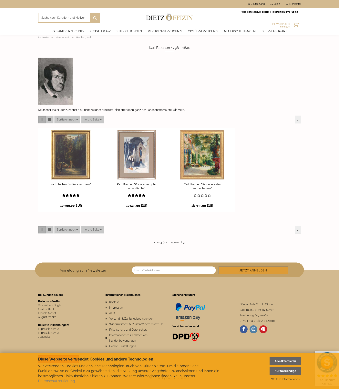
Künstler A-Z (100, 31)
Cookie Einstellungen (122, 346)
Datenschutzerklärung (56, 381)
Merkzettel (294, 4)
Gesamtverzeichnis (68, 31)
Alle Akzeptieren (285, 361)
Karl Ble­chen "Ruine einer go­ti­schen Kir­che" (136, 186)
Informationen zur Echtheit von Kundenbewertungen (128, 338)
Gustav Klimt (46, 309)
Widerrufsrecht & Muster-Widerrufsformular (136, 324)
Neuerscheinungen (240, 31)
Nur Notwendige (285, 370)
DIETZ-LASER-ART (274, 31)
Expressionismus (48, 328)
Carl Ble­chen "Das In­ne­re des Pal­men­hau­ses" (202, 186)
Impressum (116, 307)
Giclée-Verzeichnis (203, 31)
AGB (112, 313)
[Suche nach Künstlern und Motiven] (95, 18)
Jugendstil (44, 336)
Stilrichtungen (129, 31)
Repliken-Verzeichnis (165, 31)
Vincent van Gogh (49, 305)
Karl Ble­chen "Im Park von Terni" (71, 184)
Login (276, 4)
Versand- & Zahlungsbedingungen (131, 318)
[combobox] (67, 119)
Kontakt (114, 302)
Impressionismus (48, 332)
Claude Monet (47, 313)
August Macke (47, 317)
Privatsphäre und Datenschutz (128, 329)
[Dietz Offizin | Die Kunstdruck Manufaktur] (169, 18)
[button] (42, 119)
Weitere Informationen (285, 379)
